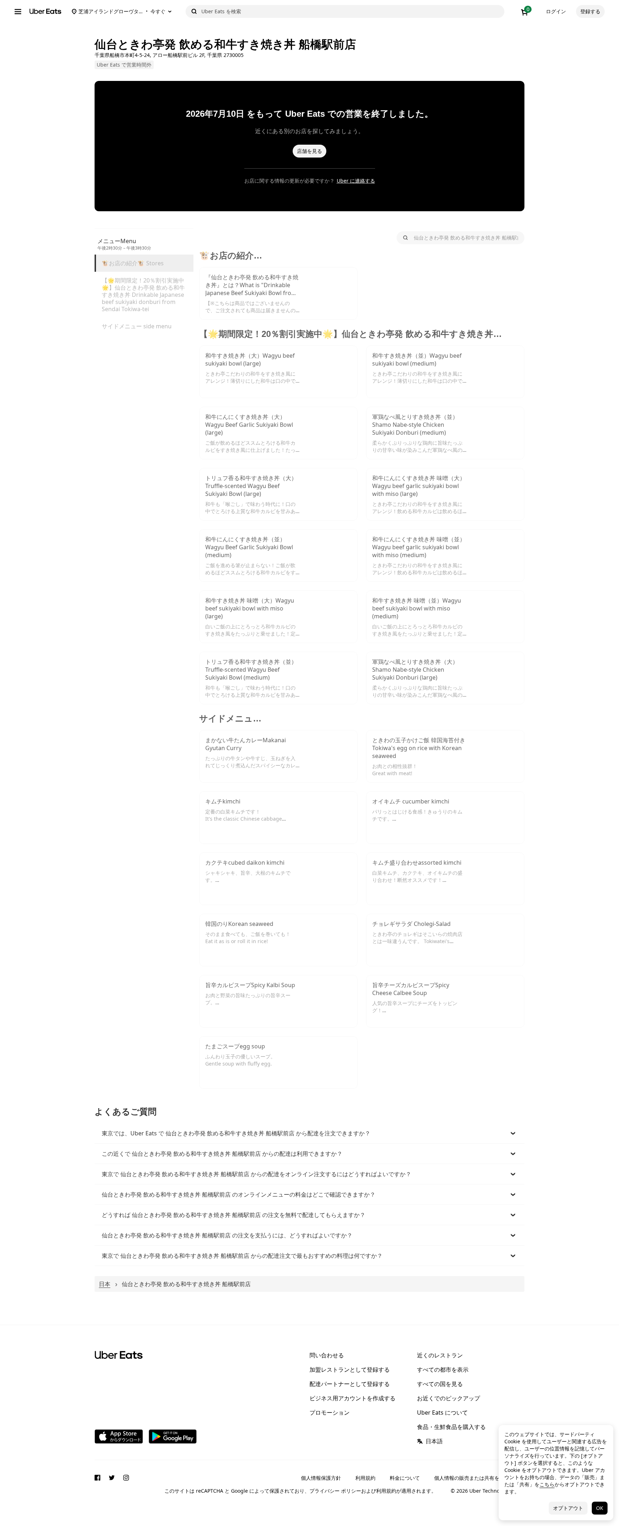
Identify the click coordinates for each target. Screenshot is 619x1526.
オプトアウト (568, 1508)
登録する (590, 11)
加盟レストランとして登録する (350, 1369)
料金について (405, 1477)
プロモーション (330, 1412)
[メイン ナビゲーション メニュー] (18, 11)
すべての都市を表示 (443, 1369)
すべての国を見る (440, 1384)
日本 (104, 1284)
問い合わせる (327, 1355)
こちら (547, 1484)
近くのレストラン (440, 1355)
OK (599, 1508)
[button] (309, 1133)
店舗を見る (309, 151)
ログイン (556, 11)
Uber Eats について (442, 1412)
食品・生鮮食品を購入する (451, 1427)
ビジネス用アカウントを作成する (352, 1398)
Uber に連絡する (356, 180)
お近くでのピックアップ (448, 1398)
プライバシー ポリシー (335, 1490)
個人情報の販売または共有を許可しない (479, 1477)
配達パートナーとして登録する (350, 1384)
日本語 (434, 1441)
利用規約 (365, 1477)
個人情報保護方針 (321, 1477)
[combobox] (351, 11)
